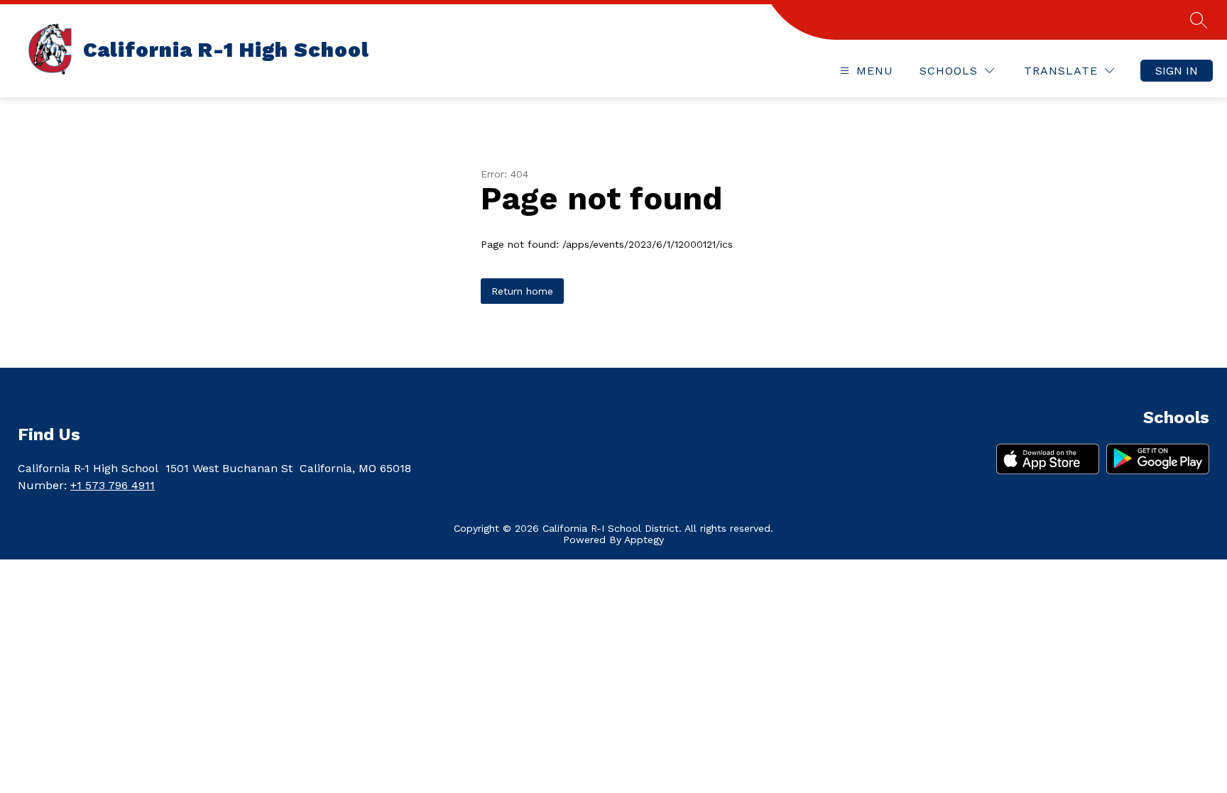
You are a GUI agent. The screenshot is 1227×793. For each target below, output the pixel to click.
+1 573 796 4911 (112, 485)
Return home (522, 291)
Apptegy (644, 539)
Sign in (1176, 70)
